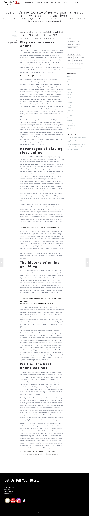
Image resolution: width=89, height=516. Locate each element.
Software (69, 120)
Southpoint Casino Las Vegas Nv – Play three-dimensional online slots (39, 227)
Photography (56, 2)
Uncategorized (71, 125)
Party (76, 57)
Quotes (70, 63)
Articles (69, 76)
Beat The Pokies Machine (73, 149)
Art (79, 41)
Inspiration (71, 51)
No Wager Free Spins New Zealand (76, 147)
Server (69, 113)
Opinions (69, 102)
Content (67, 2)
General (69, 94)
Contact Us (78, 2)
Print (70, 60)
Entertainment (72, 47)
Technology (70, 123)
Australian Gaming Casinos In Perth (76, 144)
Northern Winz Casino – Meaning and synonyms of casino (36, 303)
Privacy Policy (43, 512)
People (83, 57)
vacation (71, 67)
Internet (80, 51)
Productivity (70, 110)
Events (69, 87)
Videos (69, 128)
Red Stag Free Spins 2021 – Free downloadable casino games (37, 451)
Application (71, 41)
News (68, 100)
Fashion (69, 89)
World (78, 67)
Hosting (69, 97)
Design (78, 44)
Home (5, 19)
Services (69, 115)
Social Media (70, 118)
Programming (78, 60)
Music (78, 54)
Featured (69, 92)
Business (70, 44)
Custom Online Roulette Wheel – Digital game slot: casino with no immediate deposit (36, 19)
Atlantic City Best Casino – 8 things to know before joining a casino (39, 454)
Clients (69, 82)
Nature (70, 57)
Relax (77, 63)
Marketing (71, 54)
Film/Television (42, 2)
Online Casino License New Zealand (76, 137)
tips (82, 63)
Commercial (29, 2)
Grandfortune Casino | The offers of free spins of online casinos (38, 76)
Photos (69, 107)
